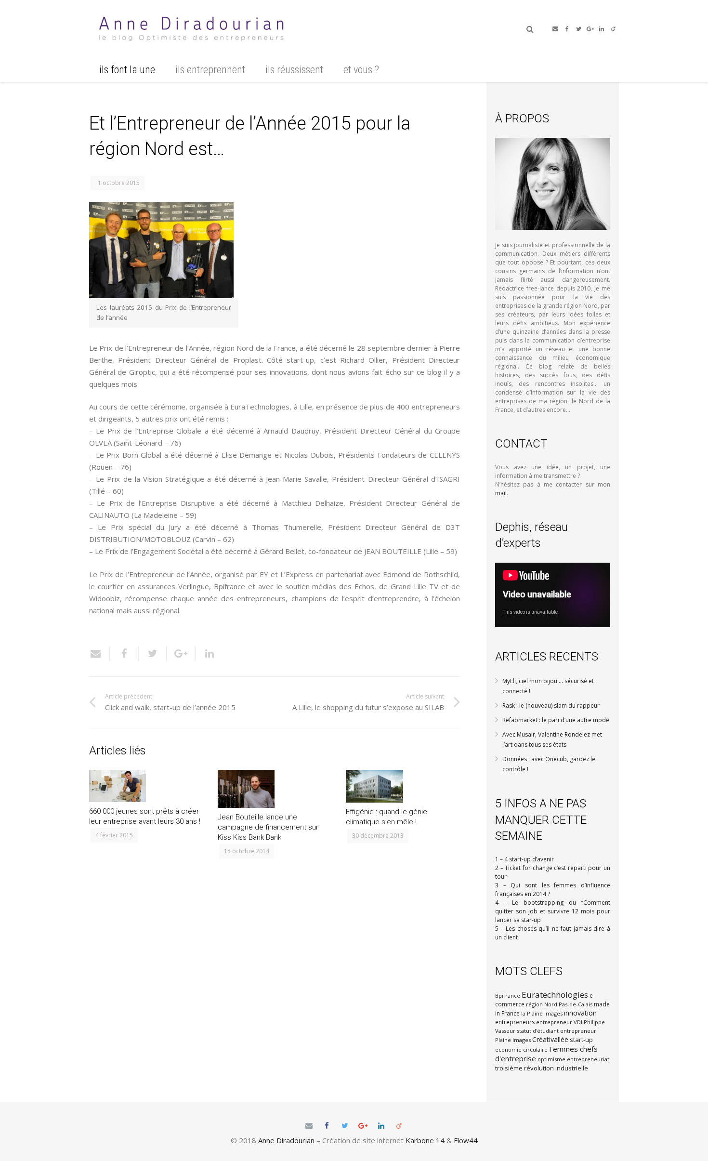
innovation (580, 1012)
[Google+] (590, 29)
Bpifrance (507, 995)
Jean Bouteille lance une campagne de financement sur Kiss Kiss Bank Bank (268, 827)
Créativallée (550, 1039)
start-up (581, 1039)
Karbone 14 (425, 1140)
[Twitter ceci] (153, 653)
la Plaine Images (542, 1013)
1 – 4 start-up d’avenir (524, 859)
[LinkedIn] (601, 29)
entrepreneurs (515, 1022)
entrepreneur (554, 1022)
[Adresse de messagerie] (555, 29)
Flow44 (466, 1140)
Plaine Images (513, 1039)
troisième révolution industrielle (541, 1068)
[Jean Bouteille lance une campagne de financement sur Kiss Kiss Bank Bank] (275, 789)
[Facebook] (567, 29)
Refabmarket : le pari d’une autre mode (555, 720)
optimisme (551, 1059)
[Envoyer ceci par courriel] (99, 653)
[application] (552, 595)
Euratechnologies (555, 994)
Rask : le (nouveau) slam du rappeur (551, 705)
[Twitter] (578, 29)
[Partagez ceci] (124, 653)
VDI (578, 1022)
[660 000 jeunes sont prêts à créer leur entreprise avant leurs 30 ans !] (146, 786)
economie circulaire (521, 1049)
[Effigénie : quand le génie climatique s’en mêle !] (403, 786)
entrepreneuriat (588, 1059)
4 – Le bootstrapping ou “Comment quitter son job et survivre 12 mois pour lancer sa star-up (552, 911)
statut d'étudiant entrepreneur (556, 1030)
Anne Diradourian (286, 1140)
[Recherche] (530, 29)
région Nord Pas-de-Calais (559, 1004)
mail (501, 493)
